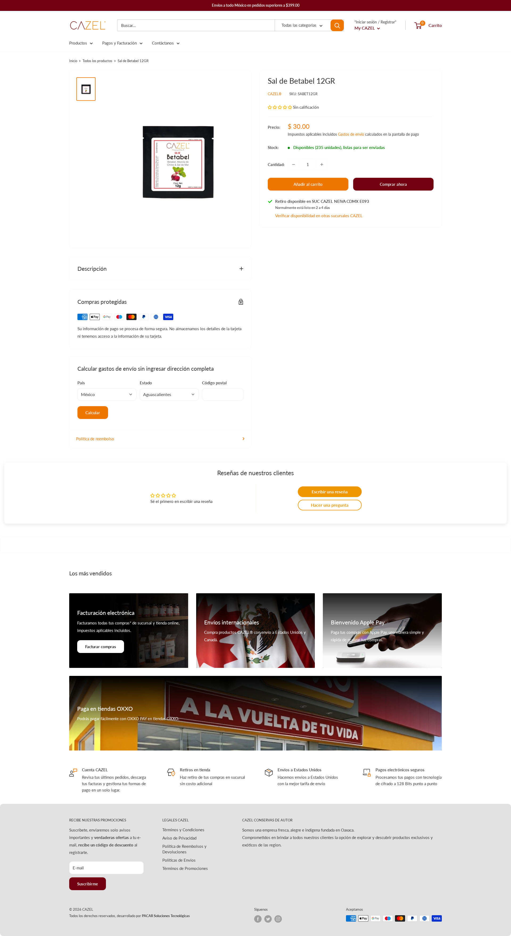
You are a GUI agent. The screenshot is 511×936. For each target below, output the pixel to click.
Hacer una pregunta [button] (329, 504)
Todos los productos (97, 61)
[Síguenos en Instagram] (278, 919)
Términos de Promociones (185, 868)
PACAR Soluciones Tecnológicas (166, 916)
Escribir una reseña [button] (330, 491)
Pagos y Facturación (119, 43)
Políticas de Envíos (179, 860)
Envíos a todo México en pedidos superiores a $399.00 (255, 5)
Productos (78, 43)
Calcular (92, 412)
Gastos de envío (351, 134)
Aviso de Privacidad (179, 838)
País (81, 382)
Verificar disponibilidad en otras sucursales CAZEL (318, 215)
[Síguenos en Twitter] (268, 919)
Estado (146, 382)
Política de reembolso (95, 438)
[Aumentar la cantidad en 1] (321, 164)
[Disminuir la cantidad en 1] (293, 164)
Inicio (73, 61)
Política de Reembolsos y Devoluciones (184, 849)
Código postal (214, 382)
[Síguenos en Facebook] (258, 919)
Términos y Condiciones (183, 829)
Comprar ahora (393, 184)
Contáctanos (163, 43)
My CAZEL (365, 28)
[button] (280, 107)
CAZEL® (275, 94)
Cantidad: (276, 164)
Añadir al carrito (308, 184)
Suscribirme (87, 883)
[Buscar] (337, 25)
